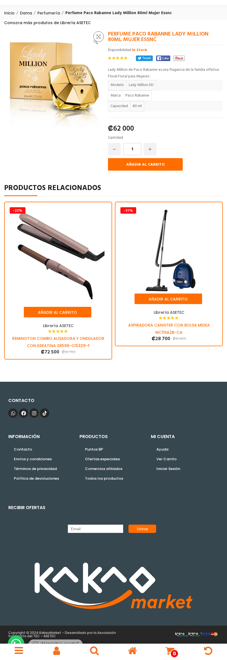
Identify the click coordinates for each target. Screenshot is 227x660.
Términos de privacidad (35, 468)
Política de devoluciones (36, 478)
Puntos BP (94, 449)
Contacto (23, 449)
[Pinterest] (179, 58)
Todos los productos (104, 478)
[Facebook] (163, 58)
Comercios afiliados (103, 468)
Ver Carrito (166, 459)
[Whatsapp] (13, 413)
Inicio (9, 13)
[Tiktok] (44, 413)
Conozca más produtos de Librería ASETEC (47, 23)
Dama (26, 13)
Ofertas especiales (102, 459)
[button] (98, 36)
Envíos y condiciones (33, 459)
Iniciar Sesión (168, 468)
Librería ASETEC (58, 325)
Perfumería (48, 13)
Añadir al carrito (145, 164)
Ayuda (162, 449)
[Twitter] (144, 58)
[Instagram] (34, 413)
